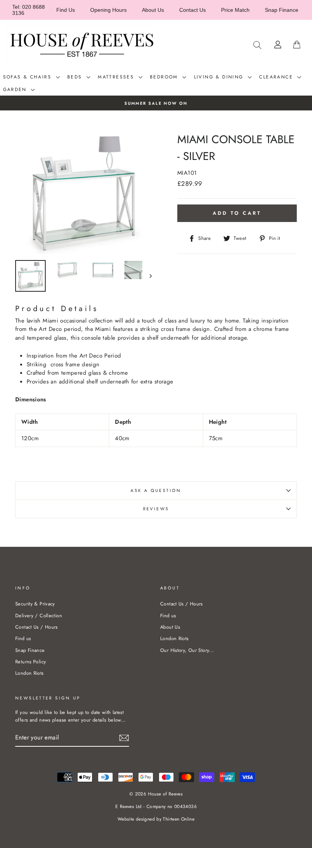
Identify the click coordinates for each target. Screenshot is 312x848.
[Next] (147, 276)
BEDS (75, 76)
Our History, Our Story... (187, 650)
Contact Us (192, 10)
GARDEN (16, 89)
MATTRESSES (117, 76)
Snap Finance (281, 10)
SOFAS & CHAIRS (28, 76)
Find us (23, 638)
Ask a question (156, 490)
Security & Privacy (35, 603)
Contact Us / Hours (36, 627)
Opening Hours (108, 10)
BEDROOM (165, 76)
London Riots (29, 673)
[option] (156, 103)
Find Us (65, 10)
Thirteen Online (178, 819)
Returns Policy (30, 661)
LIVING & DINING (220, 76)
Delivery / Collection (38, 615)
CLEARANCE (277, 76)
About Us (153, 10)
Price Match (235, 10)
